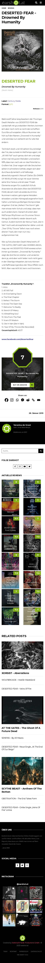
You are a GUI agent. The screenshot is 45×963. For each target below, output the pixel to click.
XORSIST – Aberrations (15, 673)
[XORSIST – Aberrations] (22, 655)
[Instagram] (11, 399)
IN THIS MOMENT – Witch (32, 509)
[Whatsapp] (17, 399)
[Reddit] (27, 399)
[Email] (38, 399)
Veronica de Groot (22, 425)
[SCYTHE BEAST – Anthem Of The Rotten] (22, 771)
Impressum (23, 951)
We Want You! (22, 955)
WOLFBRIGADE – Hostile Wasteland (18, 680)
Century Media (14, 101)
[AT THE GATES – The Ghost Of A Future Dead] (22, 710)
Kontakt (13, 951)
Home (4, 8)
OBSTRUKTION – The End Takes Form (19, 798)
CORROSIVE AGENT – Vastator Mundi (32, 600)
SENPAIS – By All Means (12, 738)
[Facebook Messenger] (22, 399)
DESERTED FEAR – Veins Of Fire (16, 689)
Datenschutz (36, 951)
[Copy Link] (33, 399)
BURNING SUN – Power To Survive (32, 527)
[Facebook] (6, 399)
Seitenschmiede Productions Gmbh (25, 943)
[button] (9, 892)
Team (5, 951)
